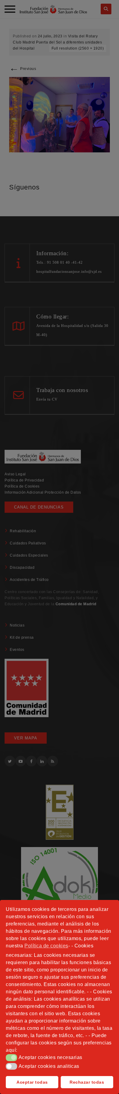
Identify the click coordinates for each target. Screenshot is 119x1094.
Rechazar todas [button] (87, 1082)
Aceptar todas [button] (32, 1082)
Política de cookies (46, 945)
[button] (11, 1057)
